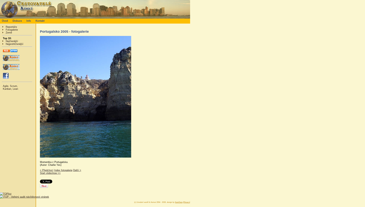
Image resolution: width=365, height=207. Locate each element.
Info (28, 20)
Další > (77, 170)
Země (9, 32)
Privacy (187, 202)
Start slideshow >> (50, 173)
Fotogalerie (12, 29)
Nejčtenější (12, 41)
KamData (178, 202)
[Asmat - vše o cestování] (11, 60)
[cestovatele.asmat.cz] (95, 17)
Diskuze (17, 20)
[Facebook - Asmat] (6, 77)
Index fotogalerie (63, 170)
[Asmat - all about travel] (11, 69)
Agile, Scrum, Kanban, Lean (10, 87)
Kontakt (40, 20)
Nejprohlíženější (14, 44)
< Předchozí (46, 170)
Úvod (5, 20)
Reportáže (11, 26)
